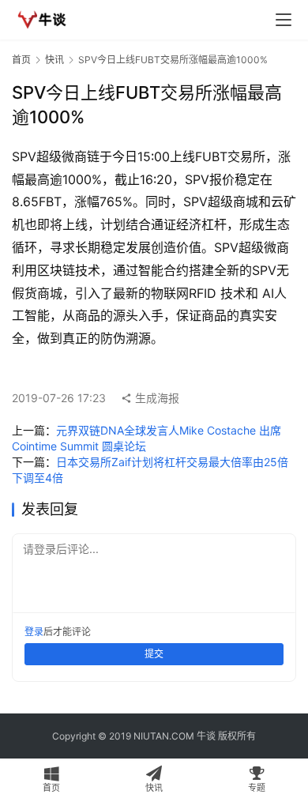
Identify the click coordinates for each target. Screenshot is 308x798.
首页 (21, 60)
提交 (154, 654)
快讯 (54, 60)
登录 (33, 632)
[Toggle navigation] (283, 20)
